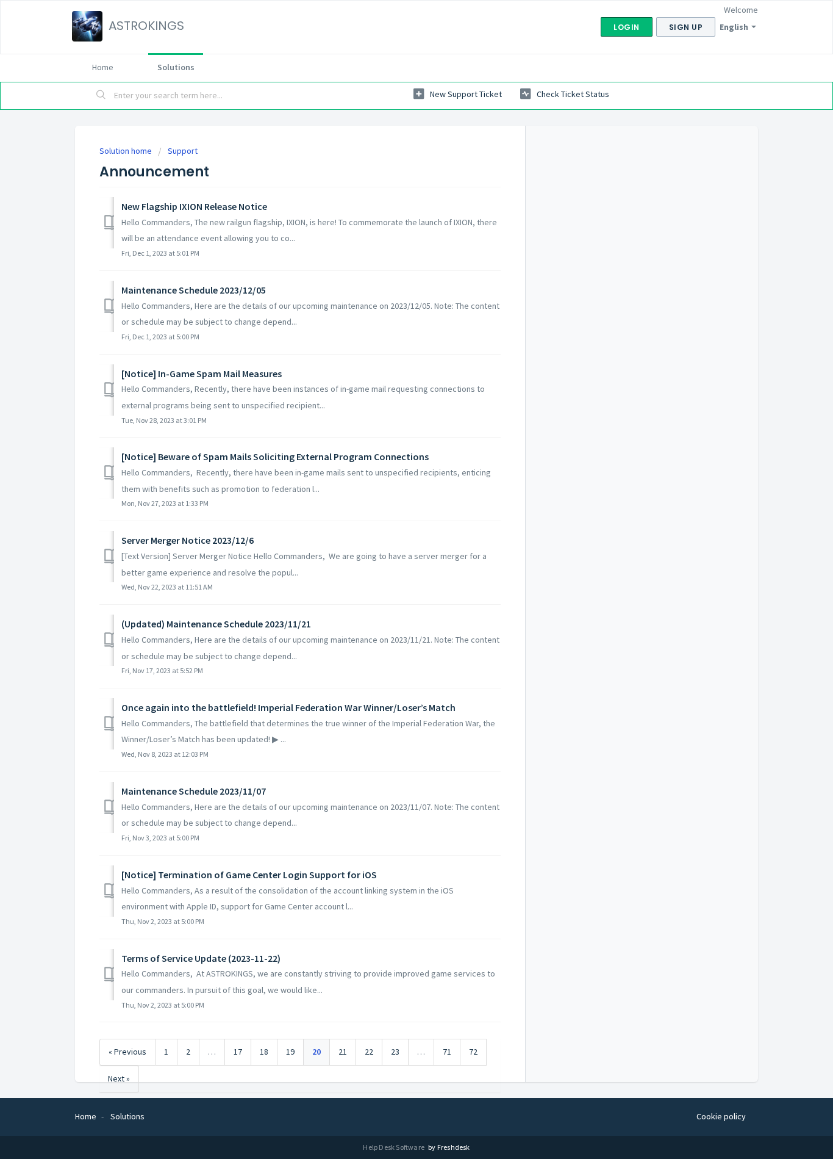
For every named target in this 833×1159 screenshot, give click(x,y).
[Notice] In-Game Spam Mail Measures (201, 373)
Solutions (176, 67)
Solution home (126, 150)
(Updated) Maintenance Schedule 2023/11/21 (216, 624)
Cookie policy (721, 1116)
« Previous (127, 1051)
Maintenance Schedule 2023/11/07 (193, 791)
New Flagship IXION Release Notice (194, 206)
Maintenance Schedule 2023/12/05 (193, 290)
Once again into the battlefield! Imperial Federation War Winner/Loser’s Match (288, 707)
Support (183, 150)
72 (473, 1051)
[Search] (101, 96)
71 (447, 1051)
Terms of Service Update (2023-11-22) (201, 958)
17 (238, 1051)
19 (290, 1051)
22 (369, 1051)
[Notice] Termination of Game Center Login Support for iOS (249, 874)
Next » (119, 1078)
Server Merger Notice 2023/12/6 (187, 540)
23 (395, 1051)
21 (342, 1051)
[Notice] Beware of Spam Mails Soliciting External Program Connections (275, 456)
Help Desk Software (394, 1147)
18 (264, 1051)
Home (102, 67)
